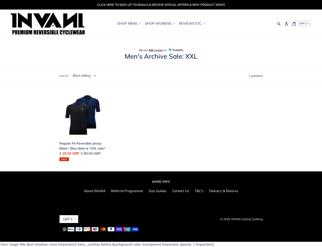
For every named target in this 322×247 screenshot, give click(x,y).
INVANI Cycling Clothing (247, 219)
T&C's (199, 191)
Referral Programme (127, 191)
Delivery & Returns (223, 191)
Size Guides (158, 191)
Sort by (64, 75)
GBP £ (303, 23)
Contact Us (180, 191)
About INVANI (94, 191)
